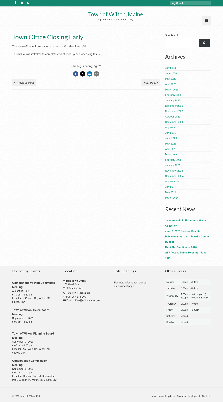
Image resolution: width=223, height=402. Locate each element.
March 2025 (171, 154)
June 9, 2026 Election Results (182, 231)
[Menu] (206, 20)
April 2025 (170, 149)
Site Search (172, 35)
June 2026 (171, 73)
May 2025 (170, 143)
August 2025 (172, 127)
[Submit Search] (172, 3)
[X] (82, 74)
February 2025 (173, 159)
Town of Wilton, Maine (115, 14)
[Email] (96, 74)
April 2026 (170, 84)
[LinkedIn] (89, 74)
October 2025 (172, 116)
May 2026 (170, 78)
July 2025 (170, 132)
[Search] (204, 43)
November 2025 (174, 111)
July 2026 (170, 68)
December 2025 (174, 105)
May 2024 (170, 192)
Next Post (150, 83)
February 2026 (173, 95)
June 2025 (171, 138)
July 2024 (170, 186)
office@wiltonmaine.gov (87, 300)
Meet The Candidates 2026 (181, 247)
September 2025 (174, 122)
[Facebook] (75, 74)
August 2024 (172, 181)
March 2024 (171, 197)
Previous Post (25, 83)
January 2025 (172, 165)
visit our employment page (130, 284)
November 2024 (174, 170)
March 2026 (171, 89)
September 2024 (174, 176)
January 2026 (172, 100)
